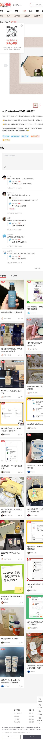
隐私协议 (17, 716)
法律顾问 (31, 722)
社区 (1, 16)
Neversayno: (15, 198)
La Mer (7, 136)
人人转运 (7, 140)
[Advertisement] (21, 324)
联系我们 (31, 716)
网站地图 (17, 722)
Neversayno (10, 192)
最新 (8, 16)
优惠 (8, 11)
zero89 (9, 176)
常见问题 (31, 713)
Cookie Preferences (11, 737)
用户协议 (17, 719)
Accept (32, 737)
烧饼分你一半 (11, 251)
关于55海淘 (17, 713)
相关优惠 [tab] (13, 276)
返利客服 (31, 719)
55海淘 (5, 5)
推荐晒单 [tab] (3, 276)
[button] (17, 5)
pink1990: (15, 181)
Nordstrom (16, 136)
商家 (16, 11)
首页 (1, 22)
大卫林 (9, 218)
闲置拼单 (37, 16)
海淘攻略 (17, 16)
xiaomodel (10, 234)
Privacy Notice (26, 732)
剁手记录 (27, 16)
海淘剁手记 (36, 136)
